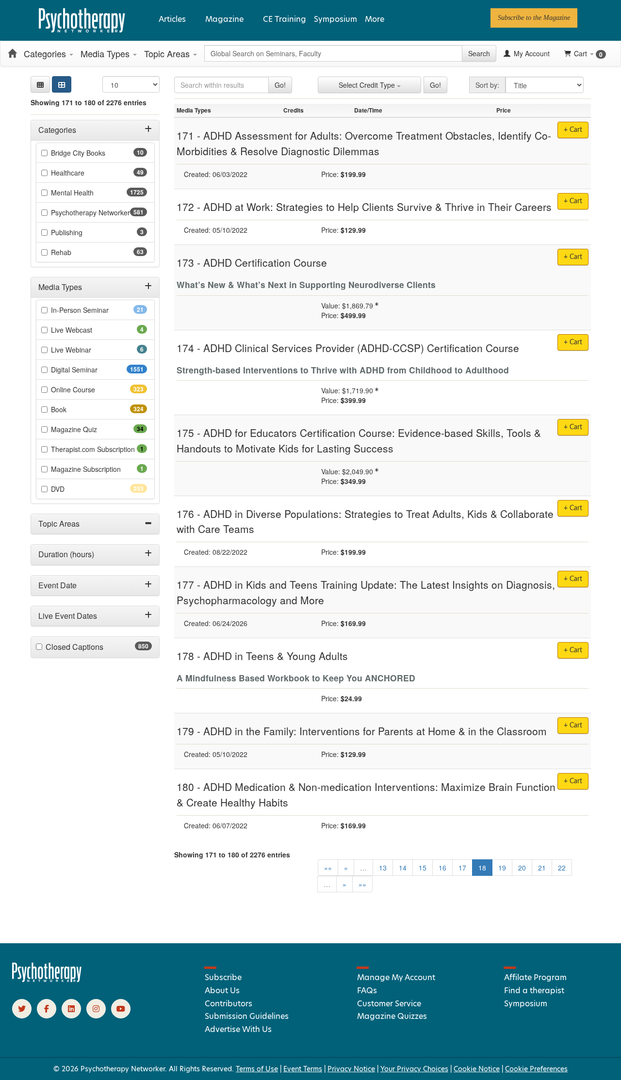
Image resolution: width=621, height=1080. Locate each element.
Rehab (76, 252)
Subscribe (223, 977)
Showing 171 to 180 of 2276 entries (89, 102)
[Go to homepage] (47, 979)
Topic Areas (168, 53)
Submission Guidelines (247, 1016)
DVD (75, 489)
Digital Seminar (93, 369)
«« (328, 867)
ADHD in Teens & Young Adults (275, 655)
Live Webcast (85, 330)
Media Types (106, 53)
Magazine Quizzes (392, 1016)
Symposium (335, 19)
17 (462, 867)
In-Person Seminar (95, 310)
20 (522, 867)
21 (542, 867)
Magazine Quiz (89, 429)
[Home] (12, 53)
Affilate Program (535, 977)
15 (422, 867)
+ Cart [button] (573, 130)
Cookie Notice (477, 1069)
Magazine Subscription (99, 469)
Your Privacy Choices (414, 1069)
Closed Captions (93, 647)
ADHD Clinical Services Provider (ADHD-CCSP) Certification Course (361, 347)
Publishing (80, 232)
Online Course (90, 389)
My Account (531, 53)
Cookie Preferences (536, 1069)
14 (403, 867)
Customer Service (389, 1003)
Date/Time (368, 110)
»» (362, 884)
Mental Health (91, 192)
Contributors (228, 1003)
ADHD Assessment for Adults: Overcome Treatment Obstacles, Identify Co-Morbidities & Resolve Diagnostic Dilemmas (364, 143)
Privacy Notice (351, 1069)
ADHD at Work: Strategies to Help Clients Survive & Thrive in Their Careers (377, 206)
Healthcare (83, 172)
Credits (293, 110)
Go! (280, 85)
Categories (46, 53)
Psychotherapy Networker (99, 212)
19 (502, 867)
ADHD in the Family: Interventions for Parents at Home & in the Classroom (375, 731)
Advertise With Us (238, 1029)
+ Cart (573, 257)
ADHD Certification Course (265, 262)
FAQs (367, 990)
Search (479, 53)
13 (383, 867)
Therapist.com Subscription (99, 449)
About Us (222, 990)
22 (562, 867)
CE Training (284, 19)
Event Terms (302, 1069)
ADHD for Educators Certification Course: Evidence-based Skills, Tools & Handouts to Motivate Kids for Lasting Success (359, 440)
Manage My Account (396, 977)
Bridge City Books (93, 153)
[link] (533, 18)
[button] (40, 84)
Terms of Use (257, 1069)
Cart (588, 53)
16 (442, 867)
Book (76, 409)
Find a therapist (534, 990)
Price (503, 110)
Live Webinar (84, 350)
